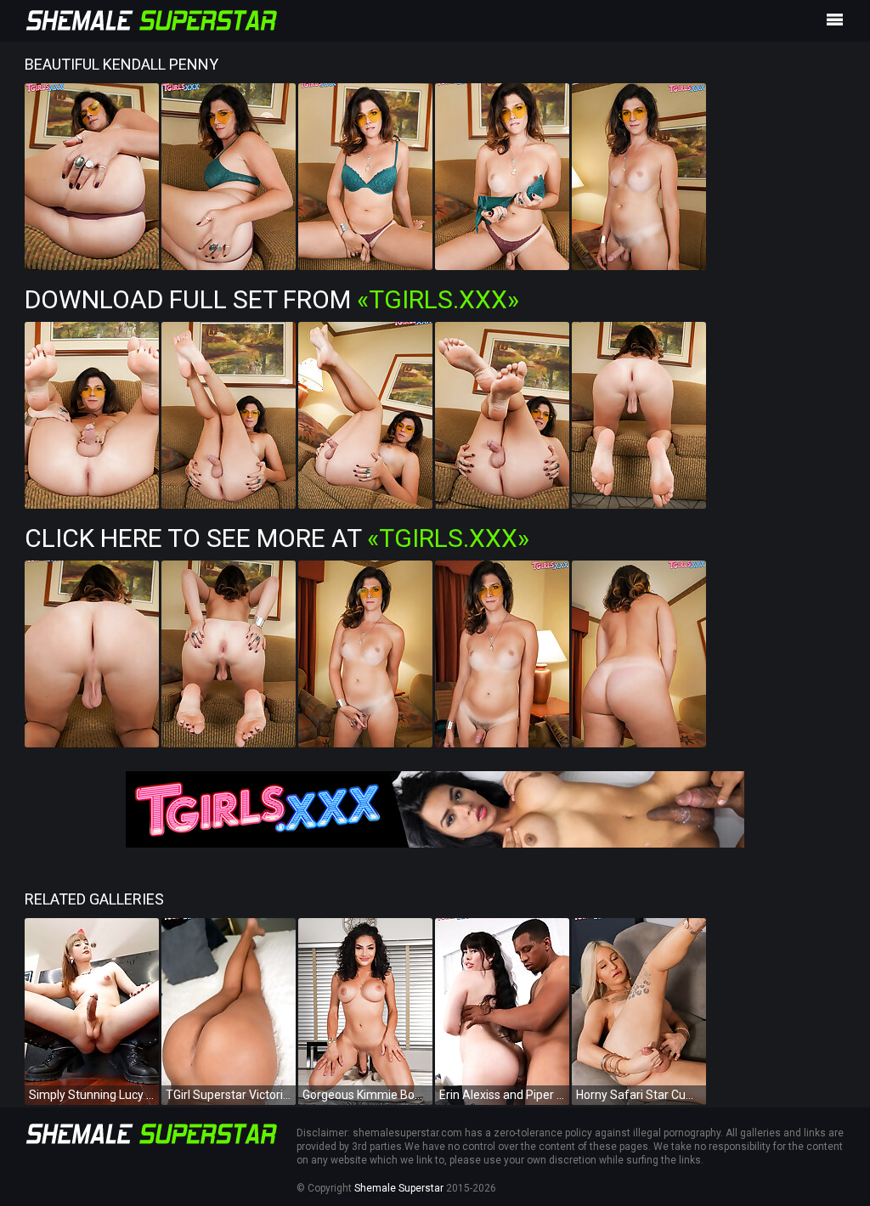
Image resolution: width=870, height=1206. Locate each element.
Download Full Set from (272, 299)
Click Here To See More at (277, 538)
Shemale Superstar (398, 1188)
